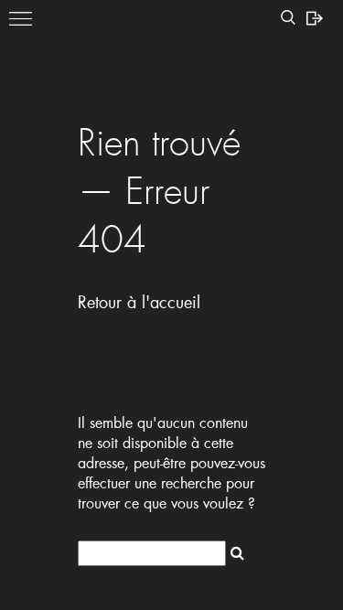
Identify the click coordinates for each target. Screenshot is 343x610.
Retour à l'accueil (139, 302)
